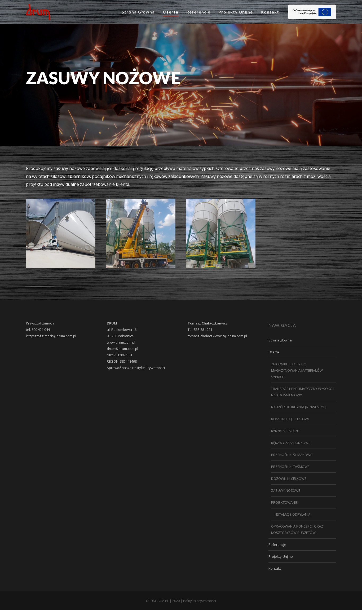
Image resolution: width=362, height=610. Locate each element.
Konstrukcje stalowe (290, 418)
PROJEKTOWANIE (284, 502)
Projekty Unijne (280, 556)
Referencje (277, 544)
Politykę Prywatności (148, 367)
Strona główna (280, 340)
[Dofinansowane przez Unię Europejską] (312, 12)
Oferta (273, 352)
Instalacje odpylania (292, 514)
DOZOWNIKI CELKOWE (288, 478)
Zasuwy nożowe (285, 490)
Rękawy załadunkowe (290, 442)
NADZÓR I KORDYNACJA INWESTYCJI (298, 407)
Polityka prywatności (199, 600)
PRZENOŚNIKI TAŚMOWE (290, 466)
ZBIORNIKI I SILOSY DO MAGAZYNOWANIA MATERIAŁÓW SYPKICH (297, 370)
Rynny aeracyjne (285, 430)
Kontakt (274, 568)
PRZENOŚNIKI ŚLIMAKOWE (291, 454)
